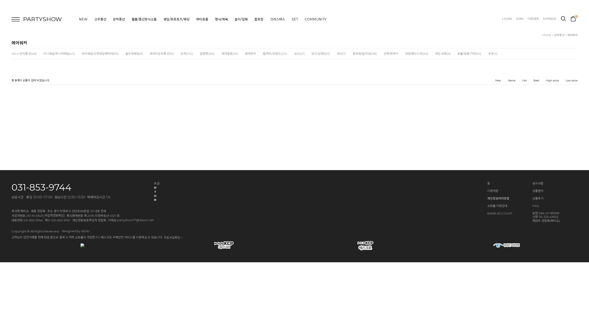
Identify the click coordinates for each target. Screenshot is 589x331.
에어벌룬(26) (230, 53)
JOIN (519, 18)
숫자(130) (187, 53)
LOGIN (507, 18)
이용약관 (492, 191)
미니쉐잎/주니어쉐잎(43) (59, 53)
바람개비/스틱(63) (416, 53)
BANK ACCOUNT (499, 213)
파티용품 (202, 19)
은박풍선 (119, 19)
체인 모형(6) (442, 53)
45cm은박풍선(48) (24, 53)
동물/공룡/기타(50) (469, 53)
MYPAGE (549, 18)
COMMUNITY (315, 19)
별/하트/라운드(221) (275, 53)
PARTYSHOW (42, 19)
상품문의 (537, 191)
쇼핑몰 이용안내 (497, 206)
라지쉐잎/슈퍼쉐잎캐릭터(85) (100, 53)
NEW (83, 19)
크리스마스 (277, 19)
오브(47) (299, 53)
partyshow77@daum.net (135, 220)
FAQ (535, 206)
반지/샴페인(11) (321, 53)
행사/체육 (221, 19)
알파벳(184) (207, 53)
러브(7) (341, 53)
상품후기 (537, 198)
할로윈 (258, 19)
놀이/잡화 (241, 19)
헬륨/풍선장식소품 (144, 19)
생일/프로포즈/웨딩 (176, 19)
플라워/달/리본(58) (365, 53)
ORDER (533, 18)
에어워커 (572, 35)
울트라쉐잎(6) (134, 53)
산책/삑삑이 (391, 53)
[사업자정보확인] (54, 215)
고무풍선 (100, 19)
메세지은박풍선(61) (162, 53)
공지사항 (537, 183)
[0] (573, 18)
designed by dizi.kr (76, 231)
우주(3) (492, 53)
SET (295, 19)
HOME (546, 35)
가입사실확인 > (173, 237)
